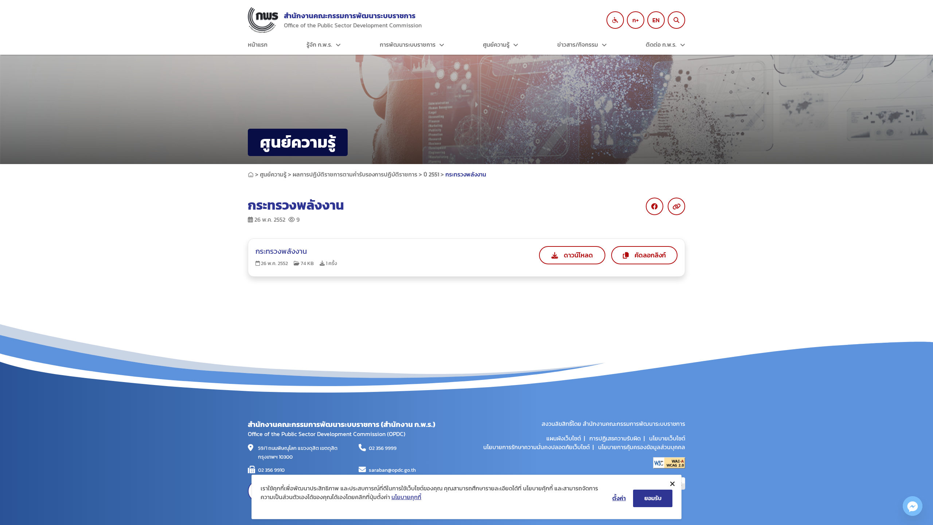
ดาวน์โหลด (578, 255)
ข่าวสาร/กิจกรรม (577, 44)
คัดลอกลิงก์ (650, 255)
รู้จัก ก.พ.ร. (319, 44)
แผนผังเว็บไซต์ (563, 438)
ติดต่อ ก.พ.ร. (661, 44)
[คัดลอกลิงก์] (676, 206)
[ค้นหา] (676, 20)
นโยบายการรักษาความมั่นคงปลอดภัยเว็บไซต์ (536, 447)
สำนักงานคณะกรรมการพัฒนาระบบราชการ (349, 15)
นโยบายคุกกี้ (406, 497)
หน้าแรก (258, 44)
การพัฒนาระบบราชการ (408, 44)
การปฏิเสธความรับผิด (615, 438)
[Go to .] (251, 174)
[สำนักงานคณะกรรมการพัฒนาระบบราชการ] (263, 20)
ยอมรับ (652, 498)
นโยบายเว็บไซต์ (667, 438)
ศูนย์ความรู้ (496, 44)
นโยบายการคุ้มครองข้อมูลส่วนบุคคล (641, 447)
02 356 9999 (383, 448)
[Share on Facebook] (654, 206)
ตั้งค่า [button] (619, 498)
